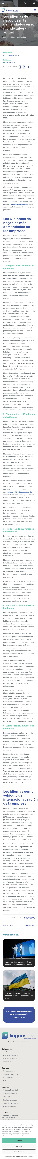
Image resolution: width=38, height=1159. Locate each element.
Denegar (19, 1146)
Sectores (6, 1081)
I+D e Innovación (8, 1078)
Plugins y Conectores (10, 1058)
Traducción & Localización (15, 37)
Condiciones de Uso (10, 1100)
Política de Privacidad (21, 1156)
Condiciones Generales (11, 1103)
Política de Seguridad (10, 1093)
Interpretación (8, 1062)
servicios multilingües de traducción (19, 492)
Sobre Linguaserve (9, 1071)
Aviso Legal (31, 1156)
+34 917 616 (6, 1119)
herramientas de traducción (19, 204)
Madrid (5, 1113)
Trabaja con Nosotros (10, 1074)
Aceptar (19, 1141)
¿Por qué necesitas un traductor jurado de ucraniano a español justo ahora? (19, 995)
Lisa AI (5, 1052)
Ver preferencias (19, 1152)
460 (11, 1119)
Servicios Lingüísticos (10, 1055)
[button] (30, 3)
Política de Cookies (10, 1156)
